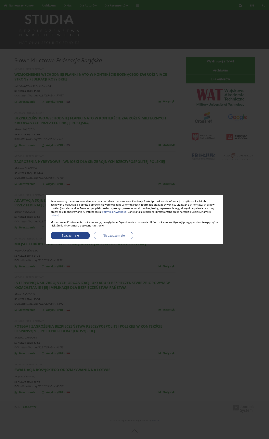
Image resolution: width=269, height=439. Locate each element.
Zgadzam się (70, 235)
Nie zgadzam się (114, 235)
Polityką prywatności (114, 211)
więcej (54, 215)
